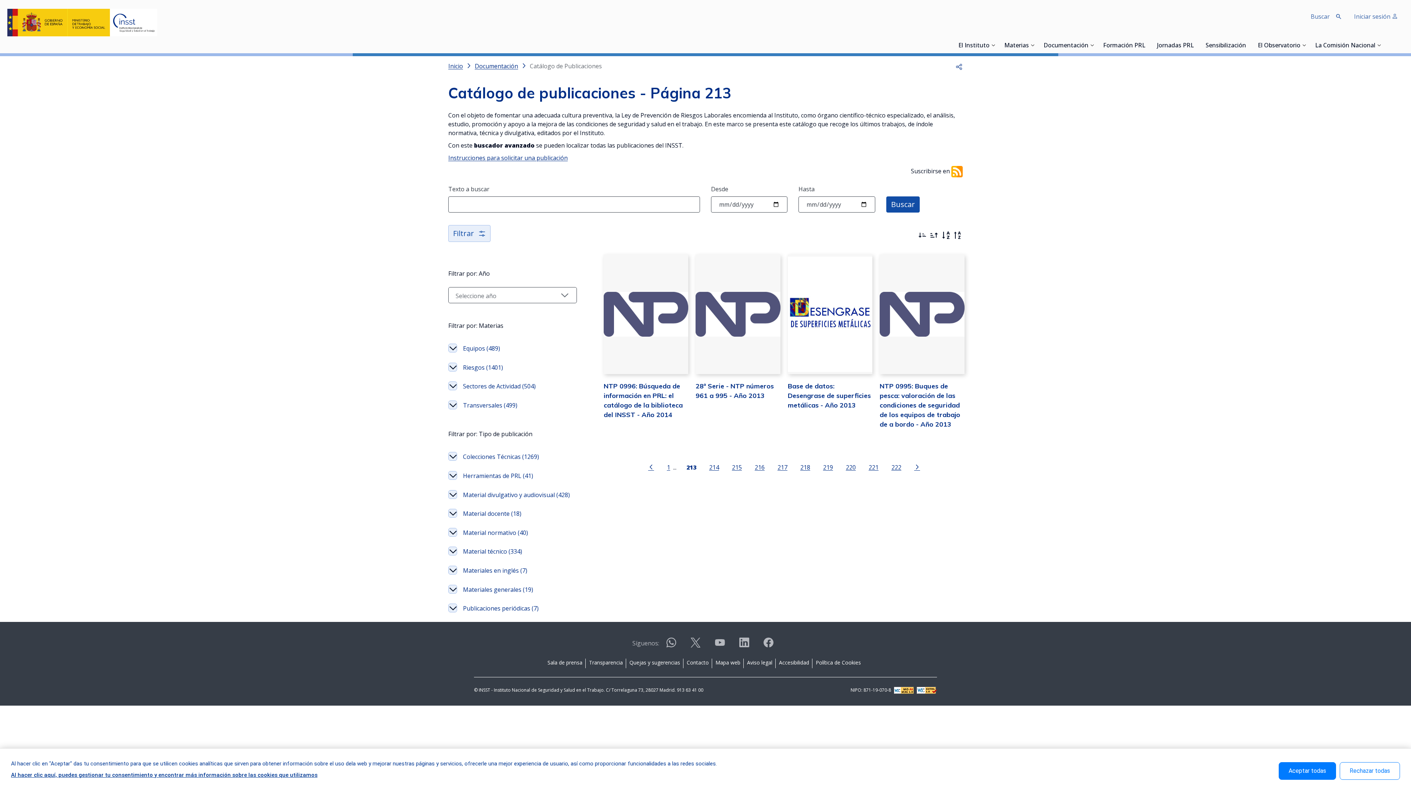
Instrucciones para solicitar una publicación (508, 158)
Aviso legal (759, 662)
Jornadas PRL (1175, 46)
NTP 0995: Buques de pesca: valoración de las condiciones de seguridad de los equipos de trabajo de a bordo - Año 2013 (920, 405)
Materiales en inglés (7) (495, 570)
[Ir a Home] (82, 22)
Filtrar (463, 233)
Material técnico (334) (492, 551)
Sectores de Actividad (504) (499, 386)
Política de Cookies (838, 662)
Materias (1016, 46)
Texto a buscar (468, 189)
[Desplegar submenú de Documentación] (1092, 45)
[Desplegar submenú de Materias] (1032, 45)
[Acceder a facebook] (768, 645)
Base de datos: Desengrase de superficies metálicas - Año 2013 (829, 395)
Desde (719, 189)
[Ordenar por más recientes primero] (922, 235)
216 (760, 467)
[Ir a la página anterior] (651, 466)
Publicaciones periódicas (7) (501, 608)
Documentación (1066, 46)
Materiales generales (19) (498, 590)
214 (714, 467)
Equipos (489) (481, 348)
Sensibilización (1226, 46)
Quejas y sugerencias (654, 662)
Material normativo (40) (495, 533)
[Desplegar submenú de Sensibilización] (1248, 45)
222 (896, 467)
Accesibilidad (794, 662)
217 (782, 467)
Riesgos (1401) (483, 367)
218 (805, 467)
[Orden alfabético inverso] (957, 235)
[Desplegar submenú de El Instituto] (993, 45)
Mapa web (727, 662)
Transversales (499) (490, 405)
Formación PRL (1124, 46)
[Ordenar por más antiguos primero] (934, 235)
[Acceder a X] (695, 645)
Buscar (903, 204)
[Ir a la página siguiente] (917, 466)
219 (828, 467)
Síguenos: (645, 643)
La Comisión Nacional (1345, 46)
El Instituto (974, 46)
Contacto (698, 662)
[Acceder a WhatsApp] (671, 645)
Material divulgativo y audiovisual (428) (516, 495)
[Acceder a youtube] (720, 645)
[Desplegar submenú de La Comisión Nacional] (1379, 45)
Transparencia (606, 662)
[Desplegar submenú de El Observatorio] (1304, 45)
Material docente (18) (492, 514)
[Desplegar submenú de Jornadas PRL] (1196, 45)
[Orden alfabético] (946, 235)
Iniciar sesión (1373, 16)
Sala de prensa (564, 662)
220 (851, 467)
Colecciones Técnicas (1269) (501, 457)
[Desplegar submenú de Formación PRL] (1147, 45)
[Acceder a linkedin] (744, 645)
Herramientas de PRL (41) (498, 476)
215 (737, 467)
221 (874, 467)
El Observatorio (1279, 46)
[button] (959, 66)
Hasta (806, 189)
